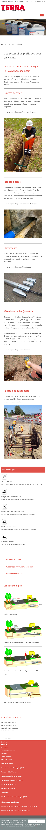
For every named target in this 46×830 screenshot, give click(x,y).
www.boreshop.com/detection (18, 350)
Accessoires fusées (8, 731)
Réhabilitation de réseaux (10, 802)
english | (11, 1)
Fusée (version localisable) (10, 728)
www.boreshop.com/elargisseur (19, 267)
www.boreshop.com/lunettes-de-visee (21, 112)
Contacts (4, 754)
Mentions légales (6, 759)
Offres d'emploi (6, 756)
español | (22, 1)
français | (17, 1)
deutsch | (5, 1)
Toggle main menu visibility (42, 15)
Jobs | (27, 1)
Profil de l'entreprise (8, 751)
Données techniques (14, 573)
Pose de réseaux (7, 764)
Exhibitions (4, 748)
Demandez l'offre (13, 559)
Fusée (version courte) (9, 725)
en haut (7, 738)
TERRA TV (4, 745)
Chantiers (4, 742)
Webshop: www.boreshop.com (19, 567)
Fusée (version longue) (9, 722)
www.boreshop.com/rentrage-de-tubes (22, 204)
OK (36, 821)
